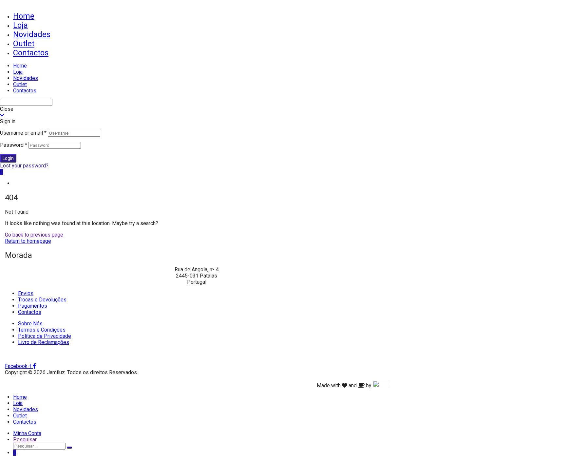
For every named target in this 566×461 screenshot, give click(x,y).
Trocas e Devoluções (42, 300)
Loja (20, 25)
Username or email (23, 133)
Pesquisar (25, 439)
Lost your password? (24, 166)
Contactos (30, 52)
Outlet (23, 43)
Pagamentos (32, 306)
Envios (25, 293)
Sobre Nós (30, 323)
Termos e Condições (42, 330)
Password (13, 145)
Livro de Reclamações (43, 342)
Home (23, 16)
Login (8, 158)
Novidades (31, 34)
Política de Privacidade (44, 336)
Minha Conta (27, 433)
